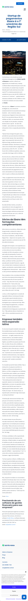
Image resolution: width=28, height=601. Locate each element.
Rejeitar (14, 591)
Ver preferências (14, 595)
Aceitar (14, 587)
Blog (3, 558)
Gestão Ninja (10, 518)
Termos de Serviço (19, 598)
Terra (7, 496)
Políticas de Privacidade (10, 598)
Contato (4, 562)
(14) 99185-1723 (6, 565)
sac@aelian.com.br (10, 524)
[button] (26, 572)
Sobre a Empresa (7, 552)
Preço (4, 555)
